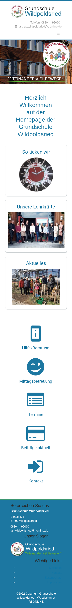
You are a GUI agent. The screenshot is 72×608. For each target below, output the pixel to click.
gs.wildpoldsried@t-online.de (43, 26)
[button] (36, 170)
